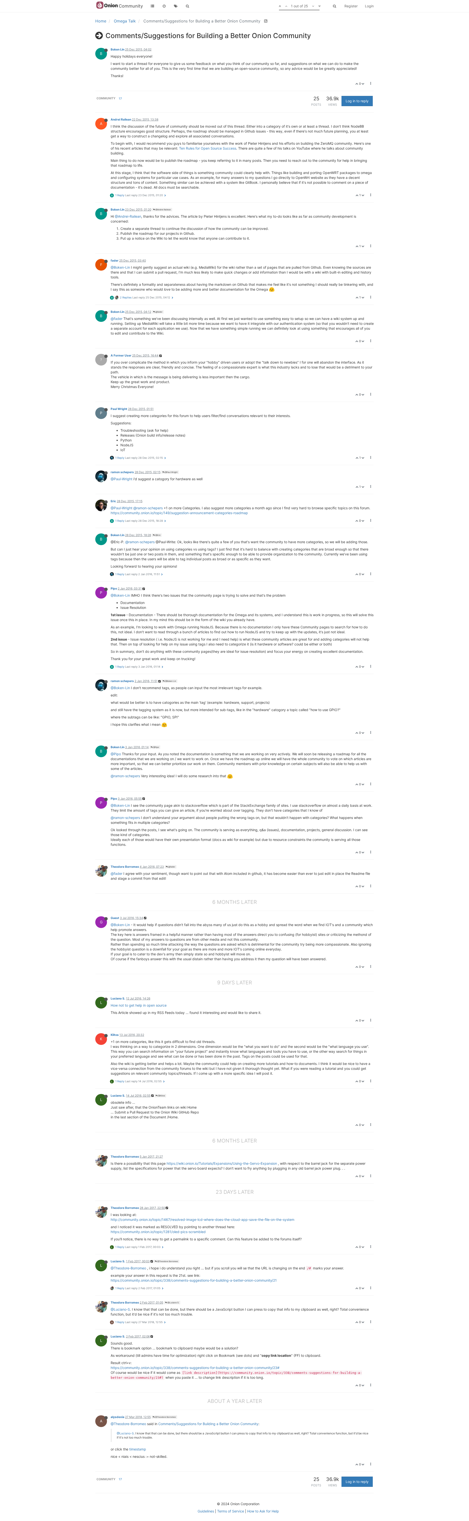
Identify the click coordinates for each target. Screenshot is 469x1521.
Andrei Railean (121, 119)
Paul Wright (119, 409)
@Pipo (156, 747)
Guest (115, 918)
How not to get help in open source (139, 1005)
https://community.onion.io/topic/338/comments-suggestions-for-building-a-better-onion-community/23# (195, 1368)
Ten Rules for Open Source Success (207, 148)
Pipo (114, 588)
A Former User (121, 355)
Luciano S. (118, 998)
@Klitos (161, 1095)
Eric (113, 501)
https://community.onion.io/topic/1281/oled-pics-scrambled (158, 1232)
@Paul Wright (171, 472)
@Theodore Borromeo (167, 1261)
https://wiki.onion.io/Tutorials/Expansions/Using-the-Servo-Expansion (222, 1163)
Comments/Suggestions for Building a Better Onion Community (208, 1424)
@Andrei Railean (163, 209)
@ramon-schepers (148, 508)
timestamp (137, 1449)
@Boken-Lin (120, 267)
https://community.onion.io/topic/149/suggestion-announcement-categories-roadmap (179, 513)
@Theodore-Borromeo (128, 1268)
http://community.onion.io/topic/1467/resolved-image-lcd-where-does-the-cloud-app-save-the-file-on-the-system (202, 1219)
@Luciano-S (120, 1309)
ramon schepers (122, 472)
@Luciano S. (173, 1302)
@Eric (157, 535)
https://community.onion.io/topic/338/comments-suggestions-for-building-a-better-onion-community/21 (194, 1280)
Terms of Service (230, 1511)
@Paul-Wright (121, 479)
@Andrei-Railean (128, 216)
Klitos (115, 1035)
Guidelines (206, 1511)
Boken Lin (117, 49)
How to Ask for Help (263, 1511)
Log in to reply (357, 101)
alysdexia (117, 1417)
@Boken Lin (170, 681)
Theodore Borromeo (125, 866)
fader (114, 260)
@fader (158, 312)
